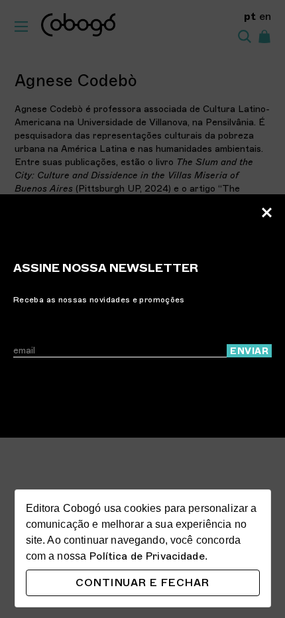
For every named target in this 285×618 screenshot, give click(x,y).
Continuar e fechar (142, 582)
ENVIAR (249, 351)
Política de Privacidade (146, 556)
